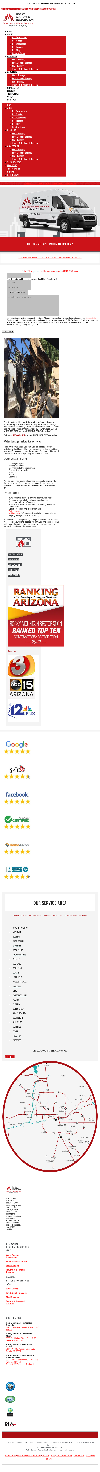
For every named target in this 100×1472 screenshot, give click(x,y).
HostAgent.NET (57, 1447)
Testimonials (13, 168)
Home (10, 104)
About (10, 34)
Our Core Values (19, 37)
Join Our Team (18, 53)
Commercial (12, 72)
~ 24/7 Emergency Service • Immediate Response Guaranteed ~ (50, 183)
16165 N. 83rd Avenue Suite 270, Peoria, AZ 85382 (20, 1350)
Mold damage (14, 513)
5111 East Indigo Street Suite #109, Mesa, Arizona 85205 (21, 1339)
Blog (53, 1455)
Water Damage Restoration (13, 1256)
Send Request (8, 331)
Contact (11, 171)
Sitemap (45, 1455)
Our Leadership (19, 43)
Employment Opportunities (29, 1455)
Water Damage (18, 59)
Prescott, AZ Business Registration (21, 1364)
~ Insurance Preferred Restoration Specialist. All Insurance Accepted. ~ (50, 257)
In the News (12, 99)
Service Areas (14, 162)
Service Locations (64, 1455)
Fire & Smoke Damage (22, 62)
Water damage (15, 511)
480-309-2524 (19, 435)
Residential (12, 56)
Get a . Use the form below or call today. (50, 271)
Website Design (43, 1447)
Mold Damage (18, 65)
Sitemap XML (79, 1455)
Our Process (17, 47)
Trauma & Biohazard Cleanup (25, 69)
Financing (12, 165)
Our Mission (17, 40)
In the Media (10, 1455)
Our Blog (16, 50)
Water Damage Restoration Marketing (40, 1450)
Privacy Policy (91, 318)
